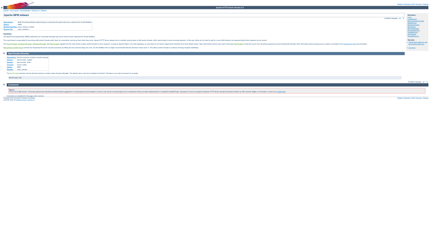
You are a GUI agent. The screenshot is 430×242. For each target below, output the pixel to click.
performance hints (349, 44)
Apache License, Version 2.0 (25, 100)
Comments (412, 48)
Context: (10, 65)
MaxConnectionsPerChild (13, 48)
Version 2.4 (35, 10)
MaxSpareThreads (39, 44)
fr (403, 18)
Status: (6, 24)
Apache (5, 10)
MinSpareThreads (25, 44)
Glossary (419, 4)
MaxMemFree (412, 23)
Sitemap (425, 4)
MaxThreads (54, 44)
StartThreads (12, 44)
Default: (10, 62)
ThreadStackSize (413, 36)
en (400, 18)
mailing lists (281, 92)
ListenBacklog (412, 19)
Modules (400, 4)
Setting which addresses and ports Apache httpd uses (417, 43)
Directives (407, 4)
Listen (410, 17)
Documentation (25, 10)
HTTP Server (14, 10)
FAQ (413, 4)
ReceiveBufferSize (414, 30)
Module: (10, 69)
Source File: (8, 29)
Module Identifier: (10, 27)
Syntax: (10, 60)
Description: (8, 22)
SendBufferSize (413, 32)
